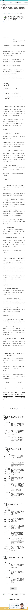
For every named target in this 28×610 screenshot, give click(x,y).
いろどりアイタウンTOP (8, 13)
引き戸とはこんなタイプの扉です (12, 88)
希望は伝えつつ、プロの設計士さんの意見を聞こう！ (13, 98)
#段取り (13, 588)
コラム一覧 (13, 408)
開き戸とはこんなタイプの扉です (12, 93)
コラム (15, 13)
